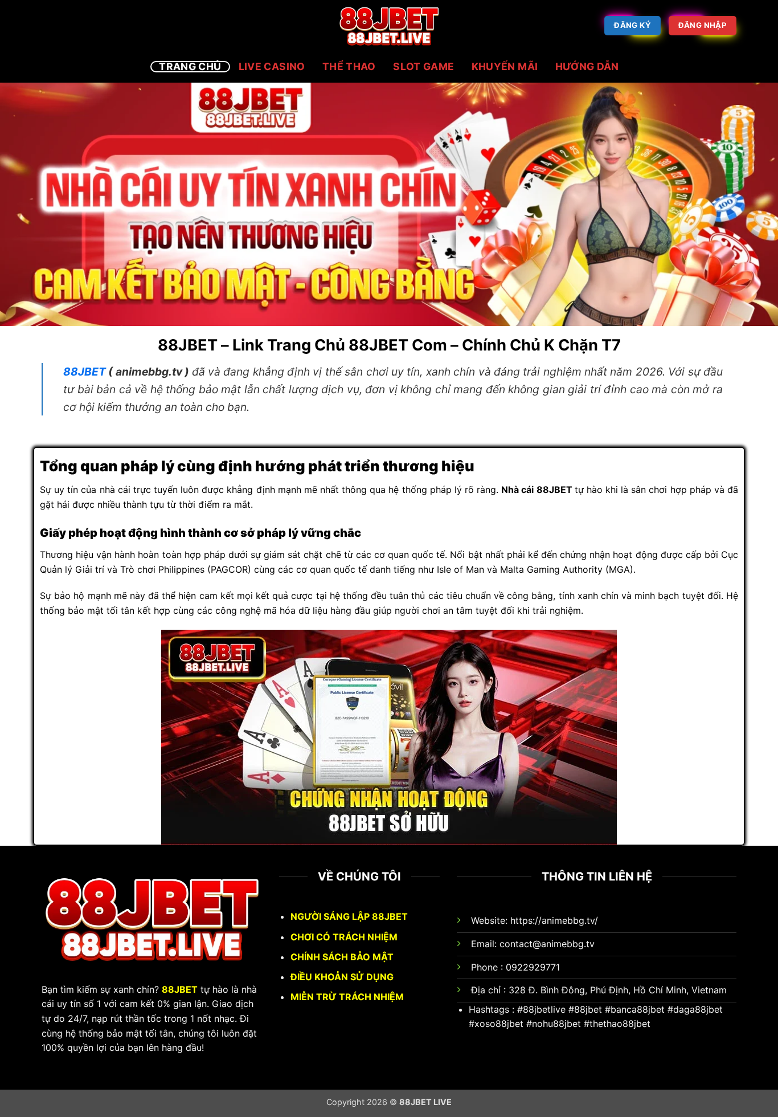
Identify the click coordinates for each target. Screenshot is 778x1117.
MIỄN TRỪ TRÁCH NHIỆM (347, 996)
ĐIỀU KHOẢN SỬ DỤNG (342, 977)
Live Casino (272, 66)
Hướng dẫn (587, 66)
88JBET (180, 989)
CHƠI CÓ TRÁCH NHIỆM (344, 937)
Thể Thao (349, 66)
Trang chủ (190, 66)
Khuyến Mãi (505, 66)
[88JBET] (389, 25)
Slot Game (423, 66)
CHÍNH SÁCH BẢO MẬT (342, 957)
